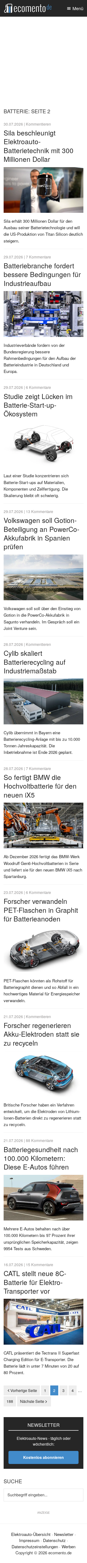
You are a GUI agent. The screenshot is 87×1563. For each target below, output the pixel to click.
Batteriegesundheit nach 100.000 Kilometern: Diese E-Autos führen (41, 1158)
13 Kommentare (39, 511)
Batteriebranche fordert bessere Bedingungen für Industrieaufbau (42, 274)
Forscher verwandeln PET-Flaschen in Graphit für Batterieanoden (41, 909)
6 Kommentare (38, 387)
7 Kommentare (38, 256)
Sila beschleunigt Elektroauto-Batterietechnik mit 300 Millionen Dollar (38, 146)
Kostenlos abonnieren (43, 1457)
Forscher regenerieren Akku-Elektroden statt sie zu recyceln (42, 1034)
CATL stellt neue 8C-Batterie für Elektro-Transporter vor (35, 1282)
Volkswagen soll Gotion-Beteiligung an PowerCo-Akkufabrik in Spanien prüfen (41, 533)
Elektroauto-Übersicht (31, 1534)
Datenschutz (54, 1540)
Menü (77, 8)
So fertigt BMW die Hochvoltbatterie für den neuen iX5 (40, 785)
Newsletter (63, 1534)
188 (11, 1401)
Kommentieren (38, 124)
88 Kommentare (39, 1140)
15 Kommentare (39, 1264)
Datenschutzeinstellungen (35, 1546)
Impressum (29, 1540)
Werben (68, 1546)
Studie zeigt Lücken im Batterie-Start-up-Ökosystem (38, 405)
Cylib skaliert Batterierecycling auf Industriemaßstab (34, 661)
